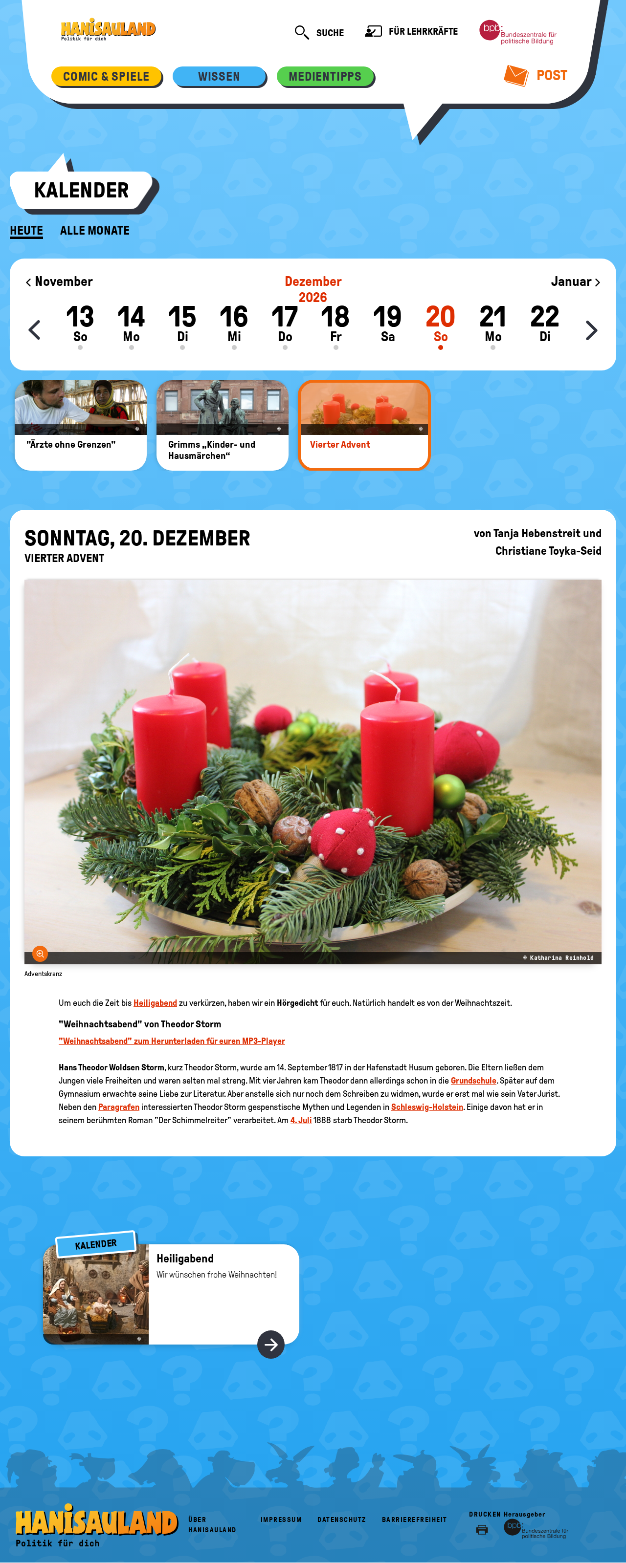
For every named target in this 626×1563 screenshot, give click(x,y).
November (62, 281)
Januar (572, 281)
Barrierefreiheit (414, 1519)
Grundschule (473, 1080)
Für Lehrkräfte (422, 31)
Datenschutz (341, 1519)
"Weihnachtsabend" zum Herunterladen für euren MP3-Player (172, 1041)
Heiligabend (155, 1003)
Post (550, 75)
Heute (26, 230)
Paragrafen (118, 1107)
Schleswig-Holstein (427, 1107)
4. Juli (301, 1120)
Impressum (281, 1519)
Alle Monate (95, 230)
